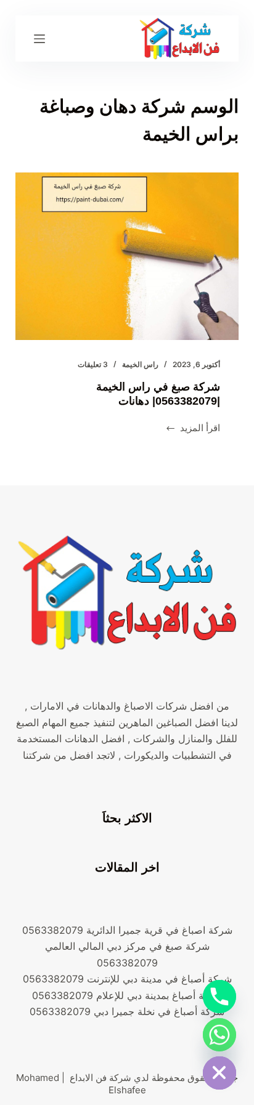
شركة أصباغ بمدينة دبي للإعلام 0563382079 (127, 995)
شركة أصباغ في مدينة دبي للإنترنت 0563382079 (127, 979)
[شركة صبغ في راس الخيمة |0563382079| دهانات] (127, 256)
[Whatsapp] (219, 1034)
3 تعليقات (93, 364)
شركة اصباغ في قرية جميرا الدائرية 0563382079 (127, 930)
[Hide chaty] (219, 1073)
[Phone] (219, 996)
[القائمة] (39, 38)
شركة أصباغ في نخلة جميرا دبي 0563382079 (127, 1011)
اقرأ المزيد (193, 429)
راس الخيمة (140, 364)
